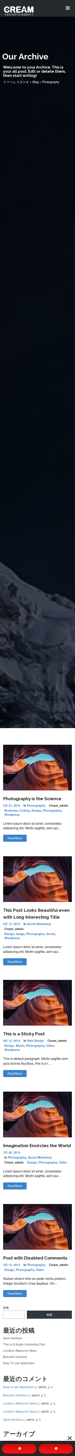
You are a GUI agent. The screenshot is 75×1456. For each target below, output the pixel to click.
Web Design (35, 1040)
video (50, 1045)
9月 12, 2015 (11, 924)
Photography (36, 805)
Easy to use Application (19, 1363)
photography (52, 810)
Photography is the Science (32, 798)
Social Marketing (39, 924)
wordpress (12, 814)
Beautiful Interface (15, 1357)
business (11, 810)
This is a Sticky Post (24, 1033)
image (20, 934)
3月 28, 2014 (11, 1152)
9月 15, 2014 (11, 1040)
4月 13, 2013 (11, 1265)
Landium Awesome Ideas (19, 1350)
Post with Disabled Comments (35, 1258)
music (20, 1045)
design (36, 810)
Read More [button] (15, 838)
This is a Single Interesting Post (24, 1344)
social (50, 934)
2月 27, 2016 (11, 805)
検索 (6, 1307)
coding (24, 810)
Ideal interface (12, 1338)
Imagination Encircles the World (37, 1145)
